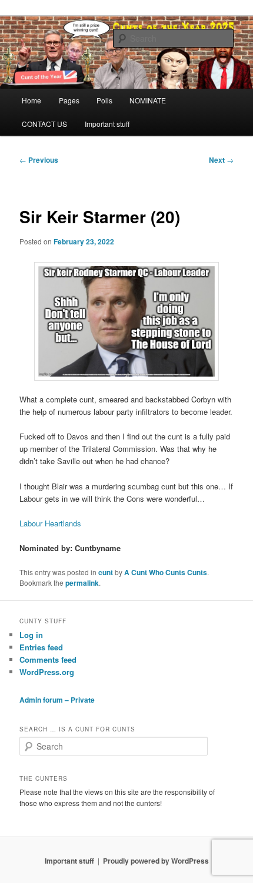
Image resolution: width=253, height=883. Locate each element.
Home (31, 100)
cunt (105, 572)
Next (221, 160)
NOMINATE (147, 100)
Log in (31, 634)
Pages (69, 100)
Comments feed (47, 659)
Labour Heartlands (50, 523)
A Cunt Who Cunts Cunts (165, 572)
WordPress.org (46, 671)
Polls (104, 100)
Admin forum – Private (57, 699)
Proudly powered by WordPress (156, 860)
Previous (38, 160)
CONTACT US (44, 124)
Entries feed (41, 647)
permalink (82, 583)
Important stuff (107, 124)
